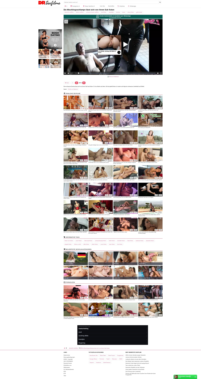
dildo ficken (86, 244)
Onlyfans (122, 6)
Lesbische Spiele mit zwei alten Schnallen (136, 359)
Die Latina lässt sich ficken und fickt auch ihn (123, 127)
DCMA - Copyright (68, 359)
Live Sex (102, 6)
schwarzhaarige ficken (100, 240)
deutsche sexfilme (69, 12)
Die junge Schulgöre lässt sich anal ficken (122, 145)
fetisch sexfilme (80, 12)
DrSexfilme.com (67, 365)
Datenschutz (67, 355)
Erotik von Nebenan (73, 89)
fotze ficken (130, 240)
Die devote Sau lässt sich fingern (145, 197)
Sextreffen (111, 6)
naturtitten (111, 12)
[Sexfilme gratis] (49, 6)
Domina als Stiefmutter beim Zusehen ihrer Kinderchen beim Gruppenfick (141, 374)
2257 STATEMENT (68, 361)
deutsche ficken (150, 240)
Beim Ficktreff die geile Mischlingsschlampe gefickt (150, 179)
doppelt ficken (68, 244)
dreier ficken (95, 244)
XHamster (114, 359)
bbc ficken (119, 244)
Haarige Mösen (93, 359)
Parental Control (68, 363)
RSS (65, 371)
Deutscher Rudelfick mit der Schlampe (135, 367)
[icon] (66, 6)
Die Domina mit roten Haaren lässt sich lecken (99, 214)
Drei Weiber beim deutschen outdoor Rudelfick (137, 361)
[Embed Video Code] (72, 82)
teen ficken (112, 244)
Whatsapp (133, 6)
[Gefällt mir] (76, 82)
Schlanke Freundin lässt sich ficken (121, 214)
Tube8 (107, 359)
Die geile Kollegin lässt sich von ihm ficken (98, 145)
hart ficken (103, 12)
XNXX (120, 359)
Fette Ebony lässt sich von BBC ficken (122, 197)
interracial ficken (88, 240)
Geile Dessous (106, 362)
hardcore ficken (139, 240)
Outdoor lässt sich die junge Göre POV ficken (98, 127)
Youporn (92, 362)
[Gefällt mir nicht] (84, 82)
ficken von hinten (69, 240)
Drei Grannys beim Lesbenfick (133, 371)
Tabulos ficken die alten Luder (120, 232)
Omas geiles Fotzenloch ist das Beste (135, 369)
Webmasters (67, 367)
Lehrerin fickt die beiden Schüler (134, 357)
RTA (65, 373)
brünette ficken (121, 240)
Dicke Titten (103, 355)
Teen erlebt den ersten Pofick (133, 365)
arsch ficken (79, 240)
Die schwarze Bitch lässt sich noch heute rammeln (75, 232)
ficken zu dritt (77, 244)
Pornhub (102, 359)
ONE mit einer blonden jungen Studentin (136, 355)
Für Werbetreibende (69, 369)
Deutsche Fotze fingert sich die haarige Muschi (137, 363)
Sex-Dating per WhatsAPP (144, 127)
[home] (65, 348)
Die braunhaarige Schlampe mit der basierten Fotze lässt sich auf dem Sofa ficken (75, 163)
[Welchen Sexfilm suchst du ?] (160, 2)
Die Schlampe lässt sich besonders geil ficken (123, 179)
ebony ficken (131, 12)
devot (123, 12)
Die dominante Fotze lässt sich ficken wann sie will (75, 110)
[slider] (116, 73)
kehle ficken (112, 240)
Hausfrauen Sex (94, 355)
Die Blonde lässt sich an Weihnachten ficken (98, 162)
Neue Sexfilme (89, 6)
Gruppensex (120, 355)
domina (118, 12)
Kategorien (75, 6)
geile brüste (139, 12)
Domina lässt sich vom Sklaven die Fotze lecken (75, 214)
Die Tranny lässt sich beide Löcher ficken (147, 162)
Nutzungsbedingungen (69, 357)
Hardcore (98, 362)
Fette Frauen (111, 355)
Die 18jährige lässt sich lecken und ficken (97, 179)
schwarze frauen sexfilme (92, 12)
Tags (65, 375)
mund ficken (103, 244)
